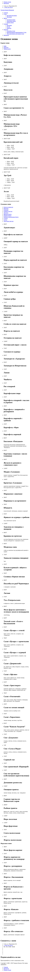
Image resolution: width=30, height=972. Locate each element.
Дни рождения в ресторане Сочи (15, 33)
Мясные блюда (7, 214)
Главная (6, 12)
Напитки (6, 47)
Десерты (6, 212)
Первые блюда (7, 215)
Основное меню (11, 19)
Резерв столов (7, 2)
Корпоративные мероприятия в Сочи (16, 32)
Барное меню (10, 22)
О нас (5, 14)
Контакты (6, 3)
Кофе (5, 46)
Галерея (6, 24)
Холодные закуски (8, 221)
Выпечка (6, 208)
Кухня (8, 26)
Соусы (5, 219)
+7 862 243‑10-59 (8, 7)
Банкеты (9, 28)
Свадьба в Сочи (11, 31)
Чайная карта (7, 49)
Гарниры (6, 210)
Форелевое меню (11, 21)
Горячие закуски (8, 211)
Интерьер (9, 17)
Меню (5, 18)
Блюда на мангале (8, 207)
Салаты (6, 218)
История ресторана (12, 15)
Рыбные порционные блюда (11, 217)
